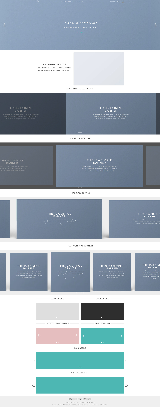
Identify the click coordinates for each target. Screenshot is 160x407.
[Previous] (4, 25)
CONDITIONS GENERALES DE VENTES (75, 402)
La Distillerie (79, 1)
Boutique (71, 1)
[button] (59, 1)
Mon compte (91, 402)
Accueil (63, 1)
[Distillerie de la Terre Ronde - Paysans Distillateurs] (46, 1)
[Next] (155, 25)
